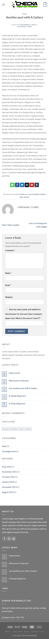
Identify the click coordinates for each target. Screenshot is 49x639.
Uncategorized (8, 451)
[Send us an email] (14, 539)
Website (9, 297)
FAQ (42, 632)
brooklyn (36, 194)
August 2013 (7, 492)
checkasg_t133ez (24, 26)
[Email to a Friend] (27, 185)
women (26, 197)
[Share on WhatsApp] (12, 185)
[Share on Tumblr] (36, 185)
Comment (10, 250)
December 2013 (9, 487)
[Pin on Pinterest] (32, 185)
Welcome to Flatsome (18, 380)
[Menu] (3, 4)
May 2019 (6, 466)
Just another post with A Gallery (23, 388)
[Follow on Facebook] (4, 539)
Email (8, 285)
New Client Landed (10, 225)
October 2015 (8, 477)
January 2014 (8, 482)
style (21, 197)
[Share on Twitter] (22, 185)
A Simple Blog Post (17, 396)
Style (24, 14)
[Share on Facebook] (17, 185)
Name (8, 273)
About (8, 632)
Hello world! (14, 373)
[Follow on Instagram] (9, 539)
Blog (26, 632)
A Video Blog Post (17, 403)
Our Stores (18, 632)
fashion (43, 194)
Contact (35, 632)
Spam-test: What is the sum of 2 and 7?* (23, 318)
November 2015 (9, 471)
